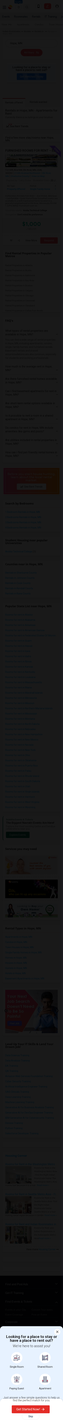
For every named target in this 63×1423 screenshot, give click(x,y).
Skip (30, 1416)
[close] (57, 1332)
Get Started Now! (28, 1409)
